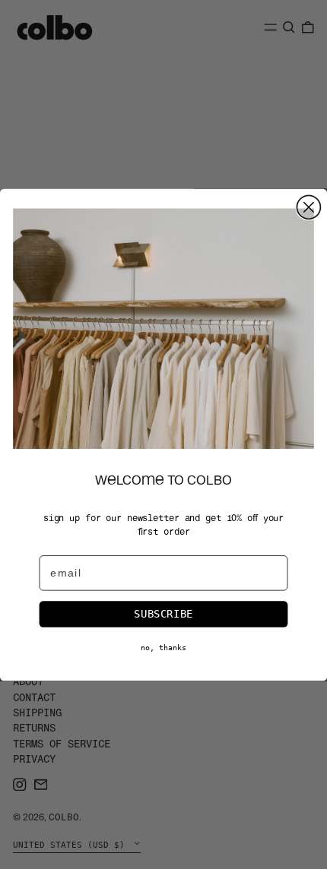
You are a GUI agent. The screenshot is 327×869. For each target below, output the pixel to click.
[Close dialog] (308, 207)
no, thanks (163, 647)
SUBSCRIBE (163, 613)
